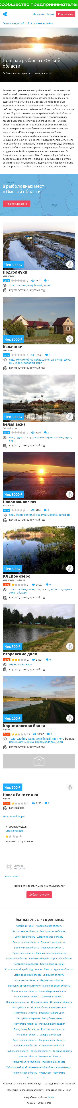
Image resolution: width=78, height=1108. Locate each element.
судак (19, 437)
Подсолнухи (15, 272)
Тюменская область (50, 1056)
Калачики (13, 346)
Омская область (14, 830)
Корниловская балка (24, 725)
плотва (49, 359)
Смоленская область (25, 1045)
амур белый (34, 285)
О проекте (9, 1083)
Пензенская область (17, 1002)
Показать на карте (16, 203)
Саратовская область (25, 1040)
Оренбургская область (27, 996)
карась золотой (25, 363)
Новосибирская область (53, 991)
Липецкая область (53, 974)
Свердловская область (52, 1040)
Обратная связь (55, 1090)
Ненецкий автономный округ (24, 985)
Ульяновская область (53, 1061)
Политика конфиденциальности (25, 1090)
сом (38, 589)
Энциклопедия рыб (13, 23)
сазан (19, 514)
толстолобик (17, 285)
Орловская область (53, 996)
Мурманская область (51, 980)
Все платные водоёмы (40, 23)
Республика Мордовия (52, 1023)
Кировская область (61, 958)
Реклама (21, 1083)
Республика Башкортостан (50, 1007)
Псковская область (61, 1002)
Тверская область (41, 1051)
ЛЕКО (51, 1097)
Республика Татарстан (26, 1029)
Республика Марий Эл (25, 1023)
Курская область (63, 969)
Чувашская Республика (52, 1072)
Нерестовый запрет (14, 816)
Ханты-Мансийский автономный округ (50, 1067)
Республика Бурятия (25, 1012)
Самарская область (50, 1034)
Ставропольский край (51, 1045)
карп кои (56, 589)
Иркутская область (23, 953)
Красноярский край (16, 969)
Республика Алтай (23, 1007)
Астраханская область (25, 931)
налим (28, 514)
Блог (68, 1090)
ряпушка (38, 437)
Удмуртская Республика (26, 1061)
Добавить (38, 14)
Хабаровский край (16, 1067)
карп (47, 285)
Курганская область (40, 969)
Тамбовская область (17, 1051)
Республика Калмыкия (51, 1012)
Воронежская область (26, 947)
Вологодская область (53, 942)
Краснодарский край (52, 964)
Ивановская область (52, 947)
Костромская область (26, 964)
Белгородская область (52, 931)
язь (11, 363)
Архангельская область (49, 925)
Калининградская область (51, 953)
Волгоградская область (26, 942)
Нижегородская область (56, 985)
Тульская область (27, 1056)
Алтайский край (25, 925)
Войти (50, 14)
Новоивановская (19, 502)
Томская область (62, 1051)
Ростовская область (52, 1029)
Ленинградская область (27, 974)
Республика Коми (52, 1018)
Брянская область (25, 936)
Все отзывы (12, 876)
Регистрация (65, 14)
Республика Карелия (28, 1018)
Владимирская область (50, 936)
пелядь (38, 359)
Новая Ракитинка (20, 794)
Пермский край (39, 1002)
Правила (70, 1083)
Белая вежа (14, 424)
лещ (11, 359)
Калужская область (16, 958)
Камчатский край (39, 958)
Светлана (18, 865)
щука (67, 359)
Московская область (26, 980)
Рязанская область (27, 1034)
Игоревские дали (20, 654)
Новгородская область (24, 991)
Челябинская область (25, 1072)
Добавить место (39, 894)
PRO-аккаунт (35, 1083)
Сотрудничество (54, 1083)
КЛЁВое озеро (16, 576)
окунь (59, 359)
